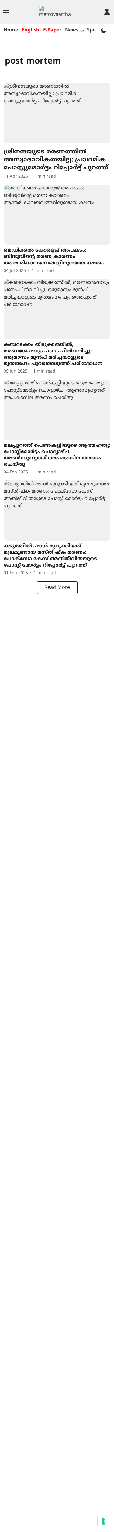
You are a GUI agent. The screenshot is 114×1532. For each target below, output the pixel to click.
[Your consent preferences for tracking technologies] (103, 1521)
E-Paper (52, 30)
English (31, 30)
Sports (94, 30)
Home (11, 30)
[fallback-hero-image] (57, 113)
